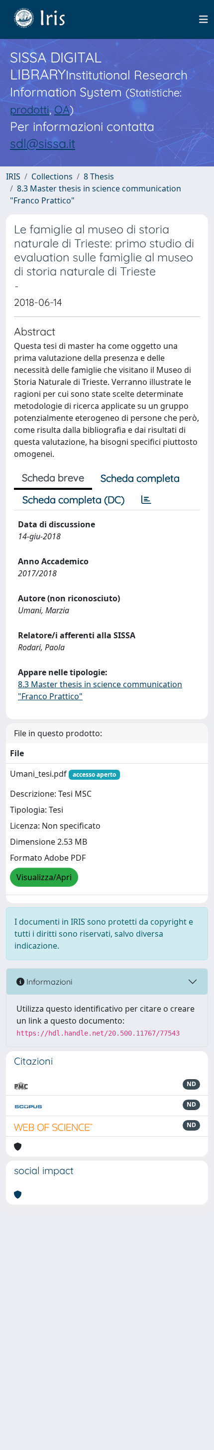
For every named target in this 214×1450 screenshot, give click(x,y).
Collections (52, 176)
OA (62, 109)
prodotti (29, 109)
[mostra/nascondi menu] (203, 19)
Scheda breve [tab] (53, 477)
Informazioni (48, 982)
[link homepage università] (47, 19)
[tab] (146, 499)
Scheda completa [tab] (140, 478)
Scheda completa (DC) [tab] (73, 499)
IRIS (13, 176)
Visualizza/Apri (44, 877)
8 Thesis (99, 176)
